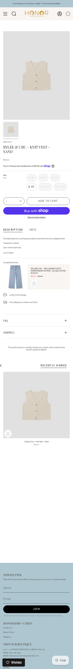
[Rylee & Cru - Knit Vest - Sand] (36, 405)
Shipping (8, 332)
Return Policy (8, 632)
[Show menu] (5, 13)
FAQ (5, 320)
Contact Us (7, 628)
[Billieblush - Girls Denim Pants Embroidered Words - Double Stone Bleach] (15, 277)
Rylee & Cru (7, 142)
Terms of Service (53, 616)
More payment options (36, 217)
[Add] (34, 283)
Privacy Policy (40, 616)
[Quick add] (8, 433)
